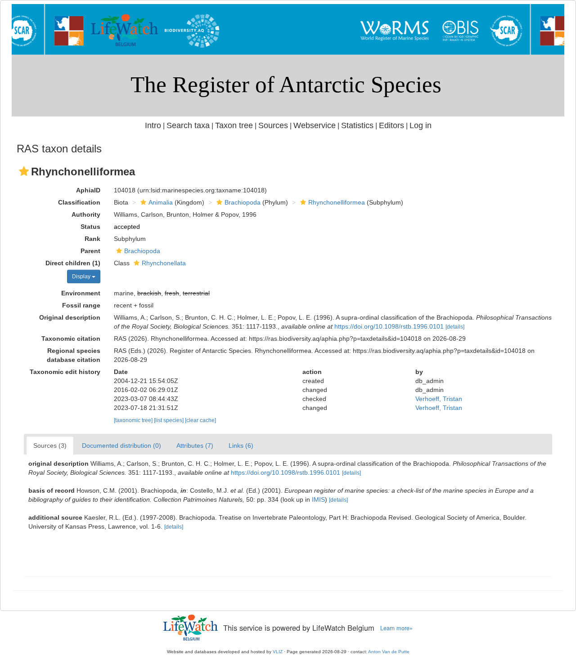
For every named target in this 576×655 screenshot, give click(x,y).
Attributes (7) (194, 445)
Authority (86, 214)
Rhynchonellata (164, 263)
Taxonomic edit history (65, 371)
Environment (80, 293)
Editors (391, 125)
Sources (273, 125)
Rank (92, 238)
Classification (79, 202)
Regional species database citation (73, 355)
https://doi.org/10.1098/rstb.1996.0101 (389, 326)
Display (82, 276)
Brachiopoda (243, 202)
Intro (153, 125)
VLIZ (278, 651)
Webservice (314, 125)
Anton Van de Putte (389, 651)
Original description (69, 317)
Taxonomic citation (70, 338)
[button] (24, 171)
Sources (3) (50, 445)
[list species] (169, 420)
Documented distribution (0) (121, 445)
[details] (455, 327)
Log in (421, 125)
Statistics (357, 125)
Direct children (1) (72, 263)
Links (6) (241, 445)
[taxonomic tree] (134, 420)
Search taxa (188, 125)
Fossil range (81, 305)
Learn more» (396, 628)
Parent (90, 250)
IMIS (318, 499)
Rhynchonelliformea (336, 202)
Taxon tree (234, 125)
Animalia (160, 202)
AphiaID (88, 190)
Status (90, 226)
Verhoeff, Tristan (438, 398)
